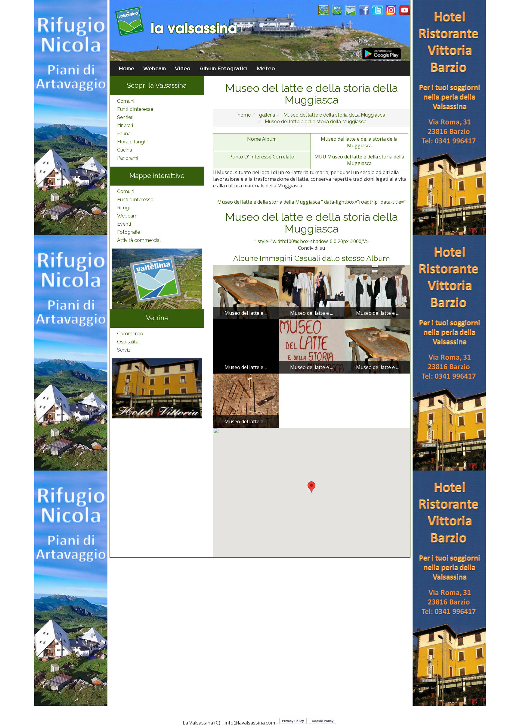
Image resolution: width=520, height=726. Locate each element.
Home (126, 69)
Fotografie (128, 232)
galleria (266, 115)
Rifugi (123, 208)
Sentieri (125, 117)
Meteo (266, 69)
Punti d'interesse (135, 109)
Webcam (154, 69)
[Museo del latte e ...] (246, 291)
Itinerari (125, 125)
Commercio (130, 333)
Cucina (124, 150)
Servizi (124, 350)
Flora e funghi (132, 142)
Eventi (124, 224)
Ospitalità (127, 342)
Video (182, 69)
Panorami (127, 158)
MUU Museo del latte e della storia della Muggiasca (359, 160)
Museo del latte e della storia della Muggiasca (333, 115)
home (244, 115)
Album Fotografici (224, 69)
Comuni (125, 101)
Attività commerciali (139, 240)
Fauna (124, 133)
